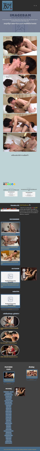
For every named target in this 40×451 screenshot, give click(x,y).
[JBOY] (7, 5)
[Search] (34, 5)
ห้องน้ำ (8, 428)
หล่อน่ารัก (32, 19)
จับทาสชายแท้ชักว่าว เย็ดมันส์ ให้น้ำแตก (9, 343)
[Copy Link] (14, 184)
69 (2, 19)
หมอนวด (8, 422)
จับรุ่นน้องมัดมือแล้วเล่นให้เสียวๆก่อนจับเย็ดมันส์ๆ (9, 329)
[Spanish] (14, 208)
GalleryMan (34, 449)
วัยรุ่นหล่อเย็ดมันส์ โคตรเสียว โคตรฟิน (8, 234)
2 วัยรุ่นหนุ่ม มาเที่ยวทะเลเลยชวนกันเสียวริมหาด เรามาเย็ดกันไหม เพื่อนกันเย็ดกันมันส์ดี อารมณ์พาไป (10, 285)
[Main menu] (36, 5)
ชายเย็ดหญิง (8, 403)
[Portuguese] (12, 208)
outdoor (9, 393)
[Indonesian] (9, 208)
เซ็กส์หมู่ (8, 432)
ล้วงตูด (24, 19)
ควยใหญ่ (10, 19)
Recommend (6, 19)
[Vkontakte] (12, 184)
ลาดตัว (27, 19)
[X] (4, 184)
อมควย (8, 429)
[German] (8, 208)
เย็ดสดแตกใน (18, 21)
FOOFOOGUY (25, 449)
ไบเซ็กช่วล (8, 441)
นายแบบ (8, 413)
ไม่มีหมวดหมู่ (8, 443)
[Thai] (16, 208)
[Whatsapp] (8, 184)
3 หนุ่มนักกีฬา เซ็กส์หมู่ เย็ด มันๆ (32, 377)
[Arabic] (1, 208)
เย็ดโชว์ (22, 21)
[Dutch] (4, 208)
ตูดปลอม (8, 408)
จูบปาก (13, 19)
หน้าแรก (5, 449)
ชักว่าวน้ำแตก (8, 400)
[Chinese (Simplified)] (2, 208)
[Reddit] (6, 184)
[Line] (10, 184)
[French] (6, 208)
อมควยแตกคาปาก (8, 431)
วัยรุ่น (30, 19)
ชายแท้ (8, 405)
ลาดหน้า (8, 417)
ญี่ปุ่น (16, 19)
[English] (5, 208)
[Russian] (13, 208)
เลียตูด (25, 21)
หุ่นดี (35, 19)
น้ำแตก (21, 19)
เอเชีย (28, 21)
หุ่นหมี (8, 426)
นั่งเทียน (18, 19)
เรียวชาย (12, 449)
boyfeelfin (30, 449)
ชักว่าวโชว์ (9, 402)
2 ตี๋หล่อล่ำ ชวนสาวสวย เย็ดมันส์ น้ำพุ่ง (8, 306)
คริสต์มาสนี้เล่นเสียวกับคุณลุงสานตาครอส (9, 356)
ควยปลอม (8, 396)
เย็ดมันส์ (14, 21)
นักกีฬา (8, 410)
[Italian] (10, 208)
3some (6, 391)
